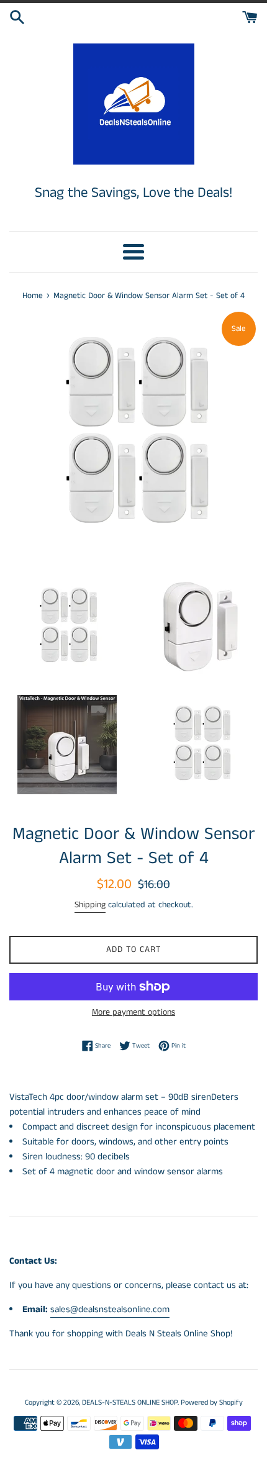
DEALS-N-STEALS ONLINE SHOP (130, 1402)
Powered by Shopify (212, 1402)
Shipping (90, 905)
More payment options (133, 1012)
